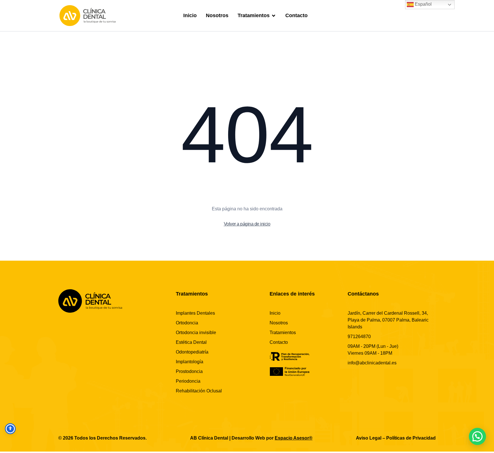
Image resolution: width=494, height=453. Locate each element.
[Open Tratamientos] (273, 15)
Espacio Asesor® (293, 438)
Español (423, 4)
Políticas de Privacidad (411, 438)
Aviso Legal (368, 438)
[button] (477, 436)
